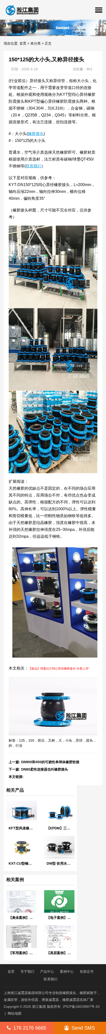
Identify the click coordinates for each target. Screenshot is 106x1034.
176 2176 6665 (29, 1028)
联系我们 (50, 979)
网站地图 (14, 1013)
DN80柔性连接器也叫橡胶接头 (44, 769)
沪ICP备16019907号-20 (81, 1007)
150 (31, 740)
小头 (68, 740)
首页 (22, 43)
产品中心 (47, 971)
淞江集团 (39, 1007)
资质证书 (86, 971)
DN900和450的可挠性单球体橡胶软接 (50, 762)
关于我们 (27, 971)
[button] (98, 9)
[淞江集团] (20, 10)
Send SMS (83, 1028)
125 (22, 740)
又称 (51, 740)
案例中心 (67, 971)
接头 (89, 740)
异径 (79, 740)
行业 (19, 745)
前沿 (41, 740)
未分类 (35, 43)
